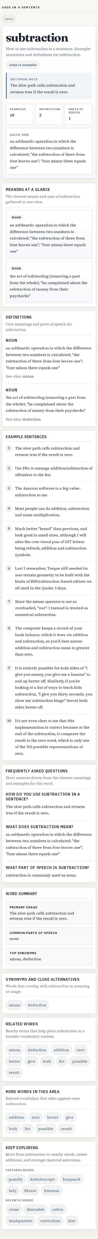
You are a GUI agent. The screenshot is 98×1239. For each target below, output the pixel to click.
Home (9, 19)
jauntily (16, 1179)
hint (71, 1220)
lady (13, 1190)
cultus (57, 1209)
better (14, 1061)
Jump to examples (23, 65)
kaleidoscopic (42, 1179)
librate (30, 1190)
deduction (31, 419)
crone (14, 1209)
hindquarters (21, 1220)
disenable (35, 1209)
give (31, 1061)
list (61, 1061)
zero (80, 1049)
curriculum (50, 1220)
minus (28, 376)
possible (80, 1061)
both (47, 1061)
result (14, 1072)
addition (61, 1049)
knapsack (71, 1179)
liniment (51, 1190)
